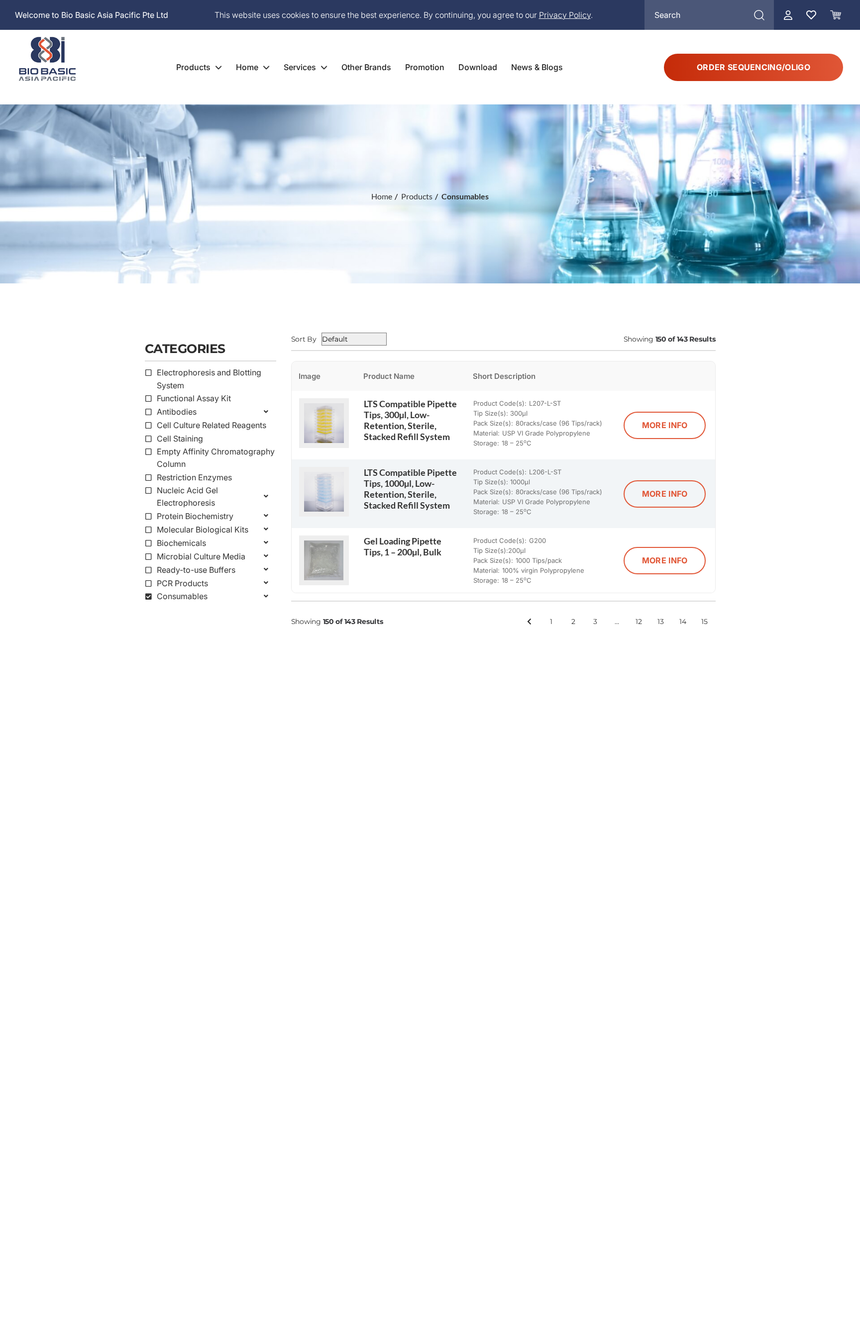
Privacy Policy (565, 15)
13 (660, 621)
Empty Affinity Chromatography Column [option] (216, 457)
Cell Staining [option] (180, 439)
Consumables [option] (182, 596)
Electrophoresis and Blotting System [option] (209, 378)
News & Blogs (537, 67)
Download (477, 67)
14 (682, 621)
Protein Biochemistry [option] (195, 516)
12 (639, 621)
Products (193, 67)
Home (247, 67)
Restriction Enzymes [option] (194, 477)
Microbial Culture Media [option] (201, 556)
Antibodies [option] (177, 412)
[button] (210, 351)
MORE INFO (665, 425)
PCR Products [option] (182, 583)
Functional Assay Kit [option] (194, 398)
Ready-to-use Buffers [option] (196, 570)
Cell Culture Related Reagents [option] (211, 425)
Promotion (424, 67)
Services (300, 67)
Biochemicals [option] (181, 543)
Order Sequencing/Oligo (753, 67)
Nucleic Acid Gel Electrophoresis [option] (187, 496)
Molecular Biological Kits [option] (202, 530)
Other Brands (366, 67)
